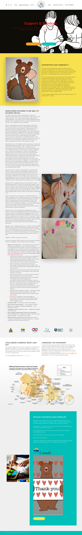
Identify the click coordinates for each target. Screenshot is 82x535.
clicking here (26, 355)
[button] (33, 44)
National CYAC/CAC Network (68, 352)
